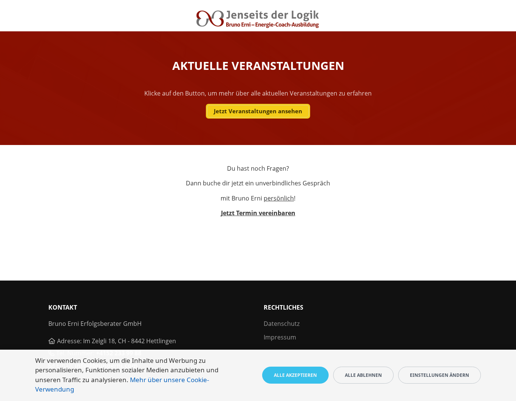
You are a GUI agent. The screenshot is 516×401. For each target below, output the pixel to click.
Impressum (280, 337)
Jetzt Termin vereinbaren (258, 213)
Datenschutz (282, 323)
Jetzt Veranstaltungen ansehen (258, 111)
